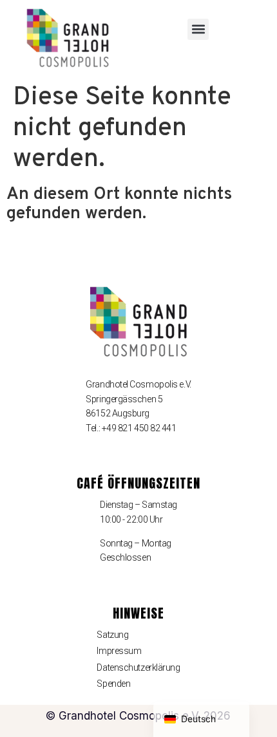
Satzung (112, 635)
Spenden (113, 683)
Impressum (119, 651)
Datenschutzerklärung (138, 667)
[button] (198, 29)
